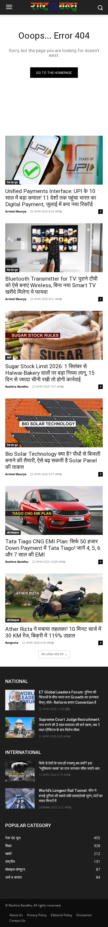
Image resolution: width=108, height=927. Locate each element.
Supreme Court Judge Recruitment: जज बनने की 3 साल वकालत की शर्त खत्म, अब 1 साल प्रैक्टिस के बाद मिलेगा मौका (69, 724)
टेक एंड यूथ (12, 182)
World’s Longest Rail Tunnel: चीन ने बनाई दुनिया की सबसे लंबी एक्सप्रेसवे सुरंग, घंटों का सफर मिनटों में (70, 795)
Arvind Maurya (15, 211)
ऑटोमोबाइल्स (13, 532)
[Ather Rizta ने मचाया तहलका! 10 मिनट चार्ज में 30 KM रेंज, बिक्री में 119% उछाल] (54, 598)
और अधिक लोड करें (52, 654)
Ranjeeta (11, 643)
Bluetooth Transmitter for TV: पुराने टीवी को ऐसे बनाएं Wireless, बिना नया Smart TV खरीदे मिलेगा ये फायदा (51, 285)
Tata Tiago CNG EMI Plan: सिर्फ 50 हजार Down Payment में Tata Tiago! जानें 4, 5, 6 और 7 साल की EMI (52, 548)
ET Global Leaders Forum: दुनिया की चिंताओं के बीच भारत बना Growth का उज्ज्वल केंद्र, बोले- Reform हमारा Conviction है (69, 697)
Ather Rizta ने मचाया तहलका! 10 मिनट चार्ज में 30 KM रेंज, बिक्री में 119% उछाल (53, 632)
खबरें (9, 357)
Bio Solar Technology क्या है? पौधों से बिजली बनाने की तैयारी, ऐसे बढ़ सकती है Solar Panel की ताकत (52, 460)
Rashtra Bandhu (16, 386)
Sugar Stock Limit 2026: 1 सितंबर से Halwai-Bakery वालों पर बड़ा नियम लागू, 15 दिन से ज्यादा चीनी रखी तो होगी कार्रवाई (50, 373)
